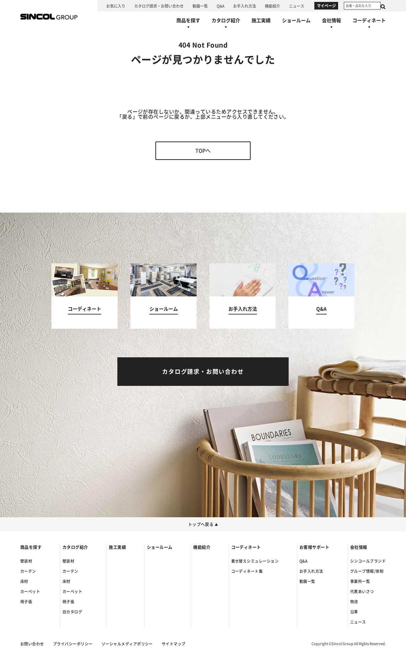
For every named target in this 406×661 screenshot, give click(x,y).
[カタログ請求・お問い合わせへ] (159, 5)
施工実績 (117, 547)
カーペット (30, 591)
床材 (24, 581)
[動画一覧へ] (200, 5)
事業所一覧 (360, 581)
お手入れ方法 (311, 571)
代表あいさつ (362, 591)
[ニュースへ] (296, 5)
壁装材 (26, 561)
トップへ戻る (203, 524)
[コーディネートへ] (84, 296)
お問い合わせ (32, 644)
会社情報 (358, 547)
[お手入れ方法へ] (244, 5)
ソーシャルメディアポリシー (127, 644)
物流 (354, 602)
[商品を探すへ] (188, 25)
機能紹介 (201, 547)
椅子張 (26, 602)
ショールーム (160, 547)
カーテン (28, 571)
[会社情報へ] (331, 25)
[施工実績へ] (261, 20)
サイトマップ (174, 644)
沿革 (354, 612)
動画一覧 (307, 581)
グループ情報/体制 (366, 571)
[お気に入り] (115, 5)
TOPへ (203, 150)
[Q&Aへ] (220, 5)
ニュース (358, 622)
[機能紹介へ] (272, 5)
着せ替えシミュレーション (255, 561)
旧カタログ (72, 612)
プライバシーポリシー (73, 644)
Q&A (303, 561)
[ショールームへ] (296, 20)
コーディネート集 (247, 571)
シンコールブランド (368, 561)
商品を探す (31, 547)
